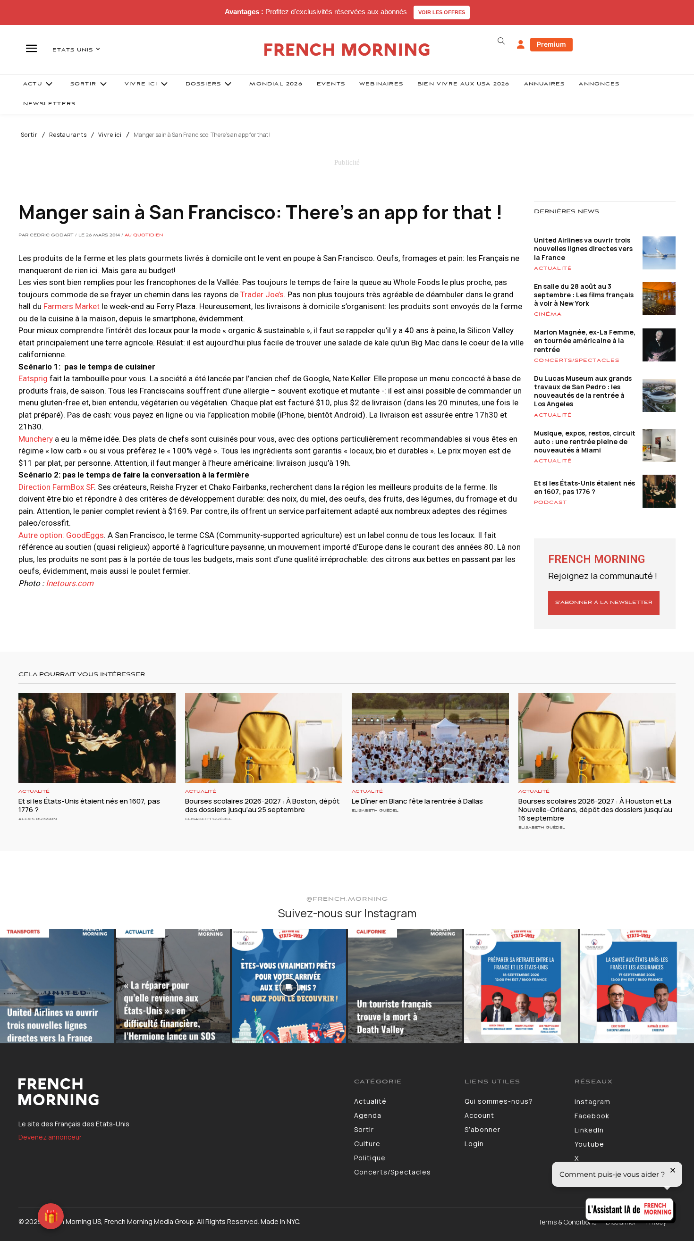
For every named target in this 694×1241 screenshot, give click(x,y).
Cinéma (548, 314)
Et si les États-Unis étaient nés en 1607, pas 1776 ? (584, 487)
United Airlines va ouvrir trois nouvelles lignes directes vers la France (583, 248)
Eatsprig (33, 378)
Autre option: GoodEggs (61, 535)
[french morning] (347, 49)
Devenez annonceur (50, 1136)
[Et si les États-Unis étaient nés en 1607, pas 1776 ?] (97, 738)
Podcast (550, 502)
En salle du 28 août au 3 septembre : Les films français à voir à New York (584, 295)
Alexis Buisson (37, 819)
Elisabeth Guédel (208, 819)
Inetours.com (69, 583)
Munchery (35, 439)
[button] (501, 41)
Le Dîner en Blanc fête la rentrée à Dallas (417, 801)
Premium (551, 44)
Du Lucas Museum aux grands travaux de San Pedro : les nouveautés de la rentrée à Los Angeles (583, 391)
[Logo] (179, 1092)
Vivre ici (110, 135)
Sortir (29, 135)
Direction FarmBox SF (56, 487)
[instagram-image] (57, 986)
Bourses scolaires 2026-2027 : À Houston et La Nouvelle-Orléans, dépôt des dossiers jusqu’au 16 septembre (595, 809)
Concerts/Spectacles (576, 360)
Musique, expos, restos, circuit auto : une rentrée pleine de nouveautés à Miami (584, 441)
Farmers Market (71, 306)
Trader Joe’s (262, 294)
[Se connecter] (521, 45)
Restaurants (68, 135)
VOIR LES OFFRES (441, 12)
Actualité (553, 268)
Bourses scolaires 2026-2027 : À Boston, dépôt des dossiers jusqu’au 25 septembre (262, 805)
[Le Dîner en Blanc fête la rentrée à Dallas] (430, 738)
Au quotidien (144, 235)
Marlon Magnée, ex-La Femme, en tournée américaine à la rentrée (584, 340)
